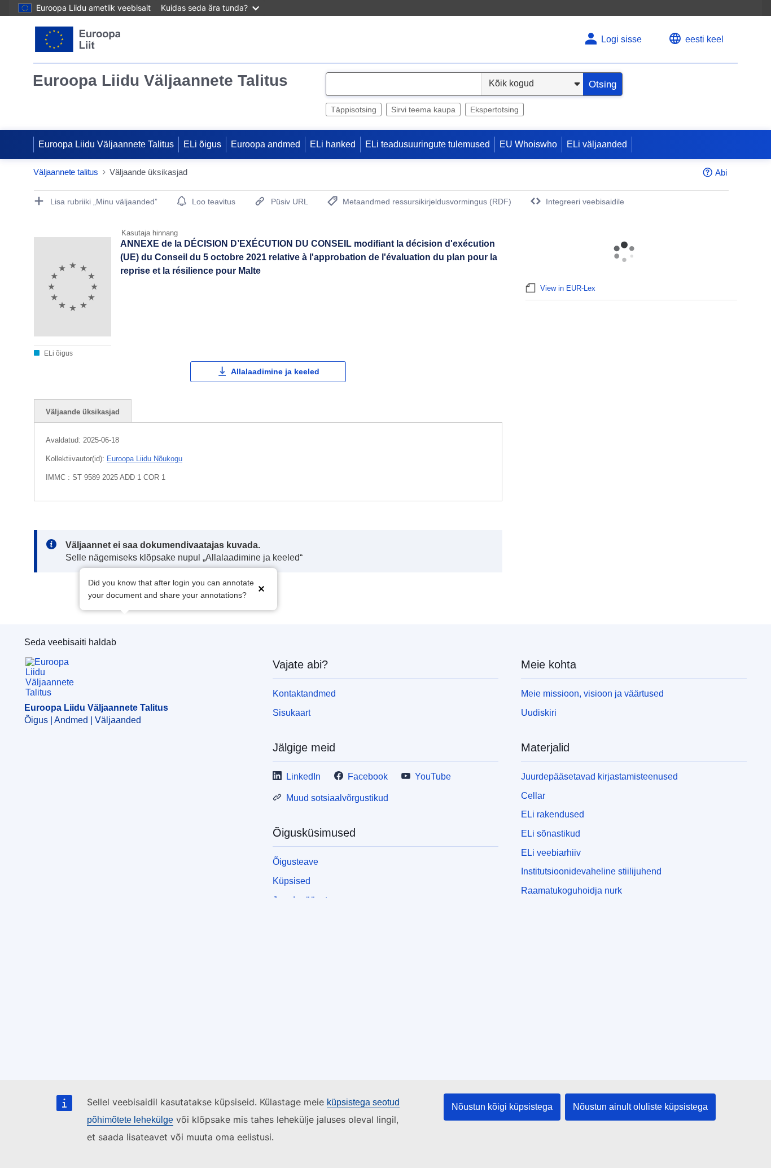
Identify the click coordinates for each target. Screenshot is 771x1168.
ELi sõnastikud (550, 833)
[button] (261, 588)
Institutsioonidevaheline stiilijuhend (591, 871)
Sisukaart (291, 713)
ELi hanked (333, 144)
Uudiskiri (539, 713)
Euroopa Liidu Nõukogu (144, 458)
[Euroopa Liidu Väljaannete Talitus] (78, 39)
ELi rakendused (552, 814)
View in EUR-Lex (567, 288)
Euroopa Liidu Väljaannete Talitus (160, 80)
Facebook (368, 776)
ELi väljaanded (597, 144)
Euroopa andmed (265, 144)
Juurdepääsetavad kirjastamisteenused (599, 776)
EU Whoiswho (528, 144)
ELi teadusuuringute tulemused (427, 144)
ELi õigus (202, 144)
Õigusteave (295, 862)
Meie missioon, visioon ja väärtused (592, 693)
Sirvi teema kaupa (423, 109)
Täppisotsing (353, 109)
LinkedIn (303, 776)
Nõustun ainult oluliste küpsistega (640, 1107)
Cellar (533, 795)
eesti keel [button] (704, 39)
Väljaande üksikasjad (83, 412)
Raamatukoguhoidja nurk (571, 890)
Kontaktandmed (304, 693)
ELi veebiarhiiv (551, 853)
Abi (721, 172)
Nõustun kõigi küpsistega (502, 1107)
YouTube (433, 776)
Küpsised (291, 881)
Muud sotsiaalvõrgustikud (337, 798)
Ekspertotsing (494, 109)
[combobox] (403, 84)
